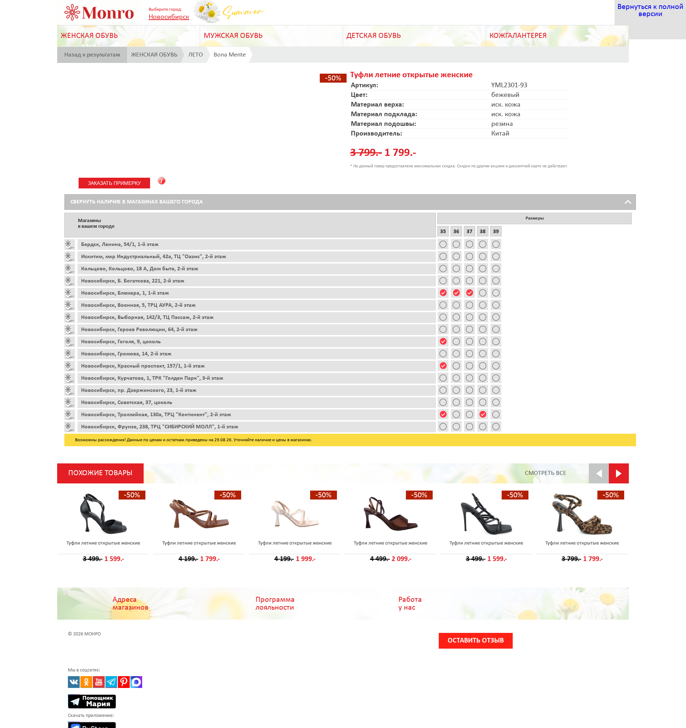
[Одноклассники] (86, 682)
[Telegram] (111, 682)
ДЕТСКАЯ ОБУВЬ (374, 36)
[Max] (136, 682)
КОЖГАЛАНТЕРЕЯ (518, 36)
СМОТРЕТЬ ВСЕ (545, 473)
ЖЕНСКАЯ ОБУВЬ (89, 36)
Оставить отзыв (476, 640)
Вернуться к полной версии (650, 10)
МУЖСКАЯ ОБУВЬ (233, 36)
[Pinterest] (124, 682)
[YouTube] (99, 682)
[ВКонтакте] (74, 682)
